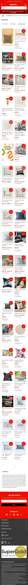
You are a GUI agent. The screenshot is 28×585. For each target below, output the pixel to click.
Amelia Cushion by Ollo (7, 289)
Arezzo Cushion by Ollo (20, 313)
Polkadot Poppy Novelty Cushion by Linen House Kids (7, 110)
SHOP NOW (13, 12)
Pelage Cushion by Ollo (7, 86)
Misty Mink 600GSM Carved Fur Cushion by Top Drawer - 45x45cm (20, 134)
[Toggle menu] (1, 4)
